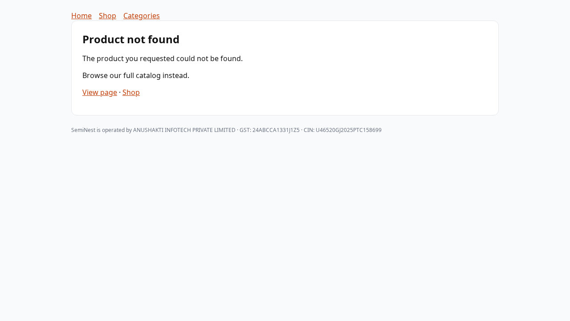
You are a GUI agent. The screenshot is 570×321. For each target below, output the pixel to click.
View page (99, 92)
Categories (141, 16)
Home (81, 16)
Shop (107, 16)
